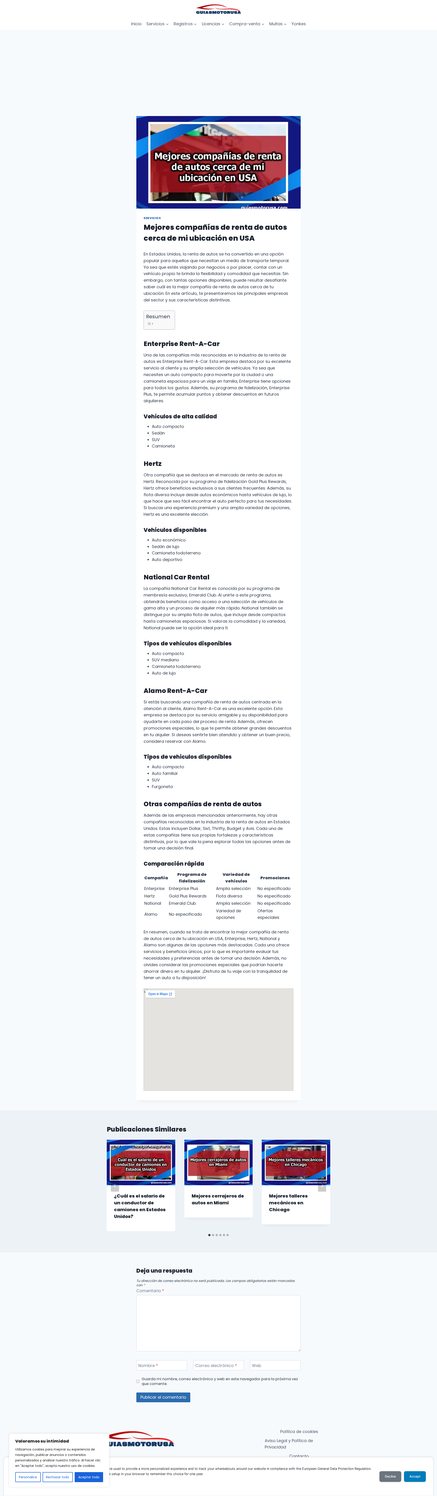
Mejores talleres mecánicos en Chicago (288, 1203)
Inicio (136, 24)
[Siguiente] (322, 1185)
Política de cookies (299, 1431)
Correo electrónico (216, 1365)
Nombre (148, 1365)
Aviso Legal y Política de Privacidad (289, 1444)
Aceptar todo (88, 1477)
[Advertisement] (218, 64)
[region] (59, 1460)
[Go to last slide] (115, 1185)
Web (256, 1365)
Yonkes (299, 24)
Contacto (299, 1456)
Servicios (152, 218)
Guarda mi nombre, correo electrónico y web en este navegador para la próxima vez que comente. (220, 1381)
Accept (414, 1476)
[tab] (209, 1235)
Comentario (150, 1291)
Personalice (28, 1477)
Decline (390, 1476)
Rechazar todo (57, 1477)
